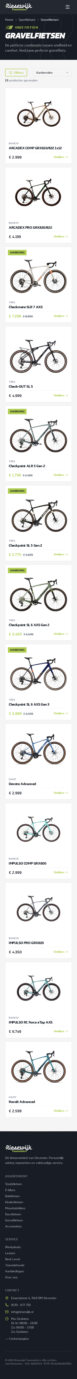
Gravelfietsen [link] (50, 19)
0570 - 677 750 (21, 1305)
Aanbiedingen (14, 1271)
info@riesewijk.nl (22, 1312)
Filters (18, 73)
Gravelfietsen (14, 1220)
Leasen (10, 1253)
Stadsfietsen (13, 1184)
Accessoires (13, 1226)
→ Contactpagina (17, 1338)
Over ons (11, 1277)
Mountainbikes (15, 1208)
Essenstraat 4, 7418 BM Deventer (33, 1298)
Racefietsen (13, 1214)
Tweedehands (14, 1265)
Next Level (12, 1259)
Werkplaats (13, 1247)
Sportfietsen (27, 19)
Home (9, 19)
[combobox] (52, 72)
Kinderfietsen (14, 1202)
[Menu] (67, 7)
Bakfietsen (12, 1196)
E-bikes (10, 1190)
